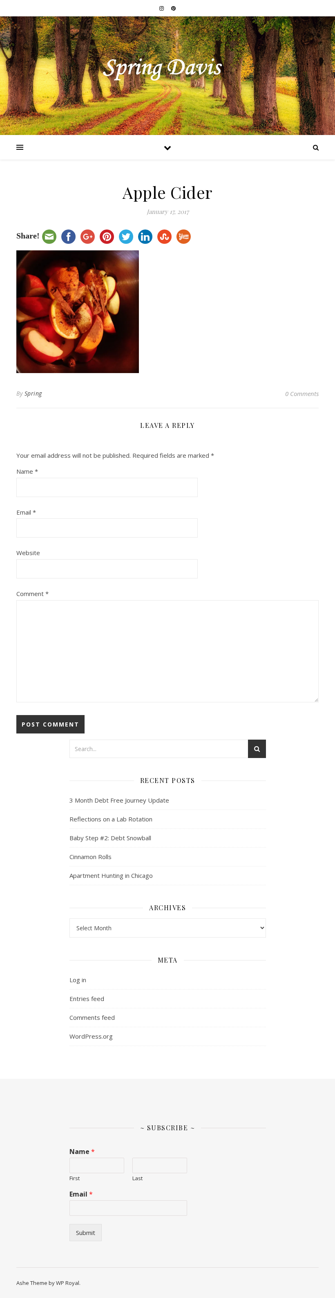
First (74, 1178)
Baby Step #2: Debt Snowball (110, 838)
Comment (32, 593)
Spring (33, 393)
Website (28, 553)
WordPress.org (91, 1036)
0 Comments (302, 393)
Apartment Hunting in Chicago (111, 875)
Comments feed (92, 1017)
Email (26, 512)
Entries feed (86, 998)
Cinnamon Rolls (90, 857)
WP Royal (67, 1283)
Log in (77, 980)
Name (27, 471)
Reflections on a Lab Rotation (110, 819)
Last (137, 1178)
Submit (85, 1232)
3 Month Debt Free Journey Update (119, 800)
